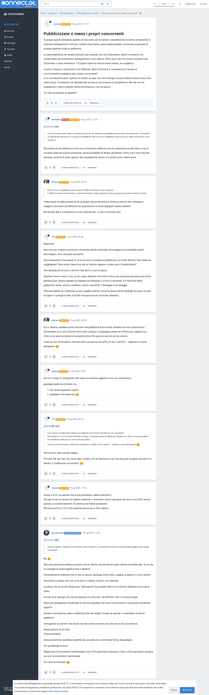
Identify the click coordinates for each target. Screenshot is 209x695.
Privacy (6, 688)
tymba (54, 371)
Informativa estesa (58, 691)
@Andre (48, 426)
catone (56, 24)
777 (53, 237)
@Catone (49, 126)
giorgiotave (57, 533)
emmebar (56, 119)
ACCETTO (187, 690)
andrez (55, 182)
